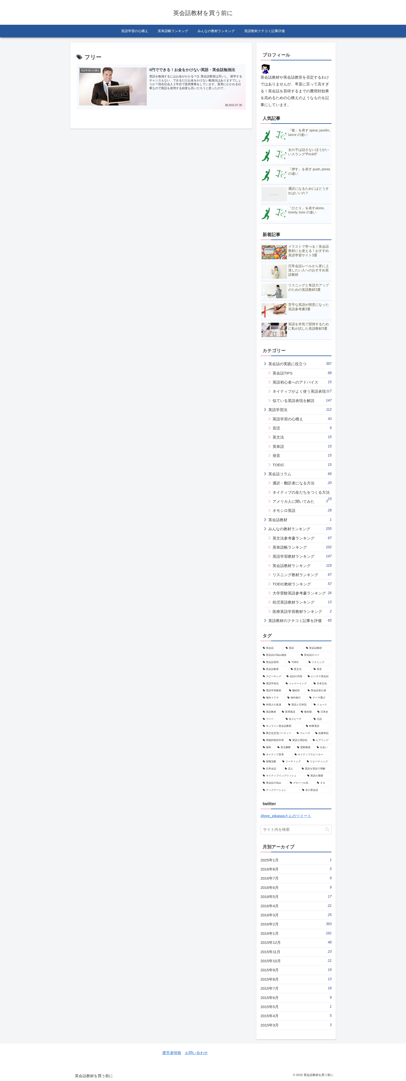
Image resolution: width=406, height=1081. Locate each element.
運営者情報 (171, 1053)
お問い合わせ (196, 1053)
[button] (327, 829)
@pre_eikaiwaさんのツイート (286, 816)
